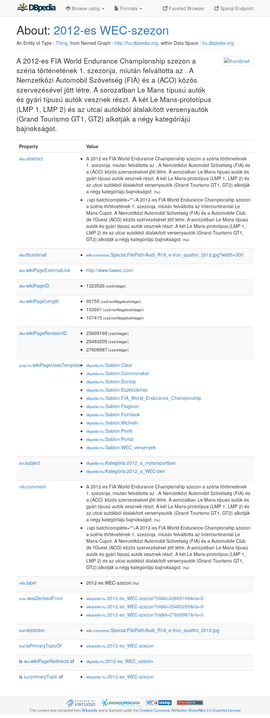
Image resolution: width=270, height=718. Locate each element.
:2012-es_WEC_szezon (119, 661)
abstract (31, 158)
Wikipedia (89, 710)
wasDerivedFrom (41, 598)
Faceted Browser (186, 8)
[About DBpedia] (36, 8)
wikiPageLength (39, 301)
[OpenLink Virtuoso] (80, 701)
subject (29, 462)
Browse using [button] (85, 8)
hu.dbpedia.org (218, 43)
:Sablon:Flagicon (112, 406)
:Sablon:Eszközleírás (117, 389)
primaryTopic (41, 676)
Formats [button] (129, 8)
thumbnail (32, 254)
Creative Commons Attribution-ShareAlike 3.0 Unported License (190, 710)
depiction (32, 630)
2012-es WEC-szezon (111, 29)
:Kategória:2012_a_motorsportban (131, 462)
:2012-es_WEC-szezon (120, 645)
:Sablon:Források (113, 414)
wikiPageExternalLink (44, 270)
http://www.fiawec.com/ (110, 270)
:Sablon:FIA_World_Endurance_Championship (143, 398)
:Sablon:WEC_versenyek (121, 447)
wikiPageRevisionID (43, 333)
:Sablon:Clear (109, 365)
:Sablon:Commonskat (117, 373)
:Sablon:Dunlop (111, 381)
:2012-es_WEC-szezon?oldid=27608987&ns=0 (144, 614)
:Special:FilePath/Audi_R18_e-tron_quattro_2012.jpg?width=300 (164, 254)
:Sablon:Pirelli (109, 431)
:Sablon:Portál (109, 439)
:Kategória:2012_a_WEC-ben (125, 471)
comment (32, 486)
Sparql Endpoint (236, 8)
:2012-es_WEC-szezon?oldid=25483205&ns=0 (144, 606)
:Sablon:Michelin (112, 422)
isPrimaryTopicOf (40, 645)
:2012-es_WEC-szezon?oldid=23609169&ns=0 (144, 598)
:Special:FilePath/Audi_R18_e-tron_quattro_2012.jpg (152, 630)
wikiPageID (34, 285)
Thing (62, 43)
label (27, 582)
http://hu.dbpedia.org (136, 43)
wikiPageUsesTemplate (50, 365)
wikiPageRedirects (46, 661)
